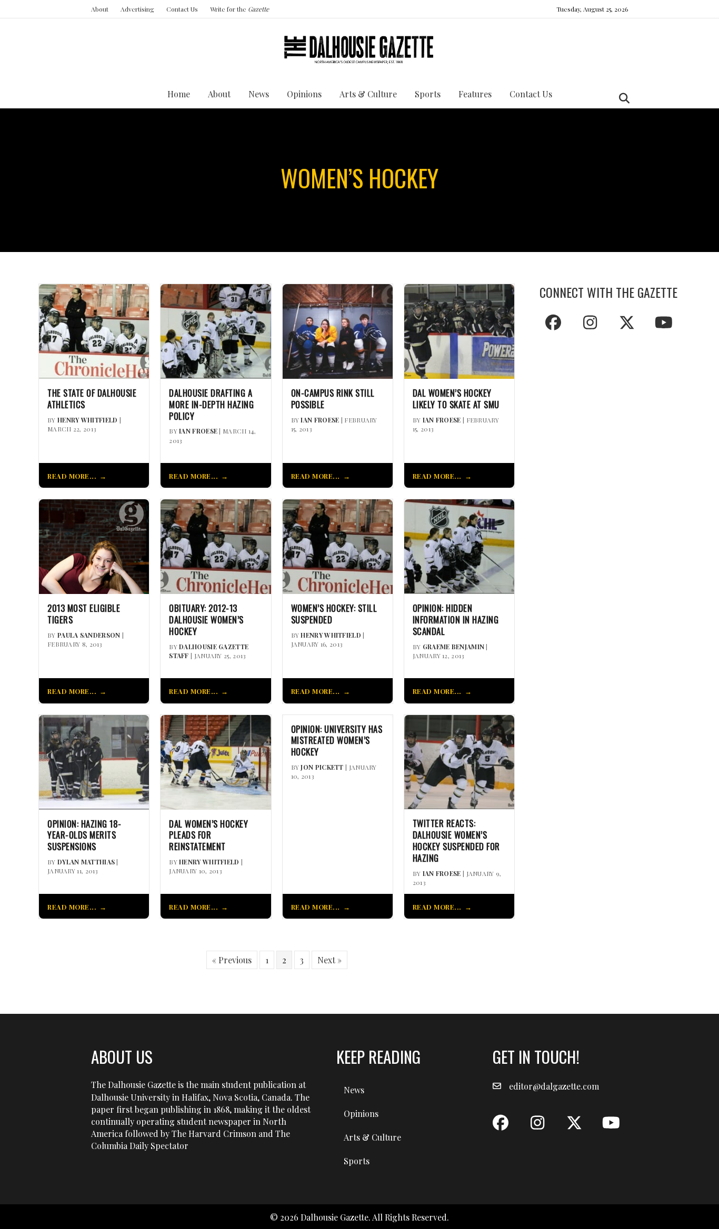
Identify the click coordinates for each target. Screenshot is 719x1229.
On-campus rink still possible (333, 398)
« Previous (232, 959)
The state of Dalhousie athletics (91, 398)
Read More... (71, 475)
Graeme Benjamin (454, 646)
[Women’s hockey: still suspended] (338, 545)
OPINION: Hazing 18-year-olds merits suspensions (84, 835)
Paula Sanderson (89, 635)
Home (178, 93)
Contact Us (182, 9)
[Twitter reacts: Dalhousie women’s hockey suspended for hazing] (459, 761)
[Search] (621, 98)
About (99, 9)
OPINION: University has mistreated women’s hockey (337, 740)
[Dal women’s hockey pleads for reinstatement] (216, 761)
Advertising (137, 9)
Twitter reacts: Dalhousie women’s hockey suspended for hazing (456, 840)
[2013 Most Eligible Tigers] (94, 545)
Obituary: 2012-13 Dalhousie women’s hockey (206, 619)
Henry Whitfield (87, 420)
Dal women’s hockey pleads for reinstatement (208, 835)
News (258, 93)
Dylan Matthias (86, 862)
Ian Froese (198, 431)
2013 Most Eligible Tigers (83, 614)
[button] (553, 322)
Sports (428, 93)
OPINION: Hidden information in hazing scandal (456, 619)
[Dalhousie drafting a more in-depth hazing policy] (216, 330)
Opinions (304, 93)
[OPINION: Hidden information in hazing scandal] (459, 545)
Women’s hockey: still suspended (334, 614)
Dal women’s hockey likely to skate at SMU (456, 398)
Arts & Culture (368, 93)
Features (475, 93)
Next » (329, 959)
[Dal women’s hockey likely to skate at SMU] (459, 330)
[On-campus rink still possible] (338, 330)
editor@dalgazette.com (554, 1086)
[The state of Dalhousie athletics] (94, 330)
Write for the (239, 9)
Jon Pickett (322, 767)
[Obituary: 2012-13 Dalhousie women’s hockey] (216, 545)
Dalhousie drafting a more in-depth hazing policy (211, 404)
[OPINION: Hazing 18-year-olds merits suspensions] (94, 761)
